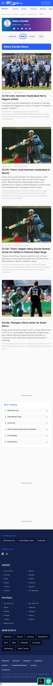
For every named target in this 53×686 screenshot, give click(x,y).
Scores (15, 9)
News (23, 36)
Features (32, 583)
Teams (6, 587)
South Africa (17, 25)
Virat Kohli (11, 423)
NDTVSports (18, 92)
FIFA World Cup (12, 410)
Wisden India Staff (20, 166)
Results (43, 9)
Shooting (36, 643)
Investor (5, 665)
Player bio (12, 36)
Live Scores (8, 571)
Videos (6, 583)
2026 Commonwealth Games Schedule (21, 429)
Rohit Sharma (12, 442)
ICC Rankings (12, 435)
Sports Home (6, 14)
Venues (7, 590)
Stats (41, 36)
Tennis (20, 637)
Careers (34, 665)
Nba (14, 643)
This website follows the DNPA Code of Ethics (19, 674)
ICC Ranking (33, 590)
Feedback (27, 661)
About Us (16, 661)
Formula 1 (8, 637)
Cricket (5, 9)
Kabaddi (24, 643)
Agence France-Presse (22, 319)
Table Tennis (23, 648)
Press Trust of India (21, 245)
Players (22, 14)
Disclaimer (38, 661)
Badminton (43, 637)
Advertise (5, 661)
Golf (6, 643)
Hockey (30, 637)
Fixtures (34, 9)
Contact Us (6, 670)
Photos (32, 36)
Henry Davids (32, 14)
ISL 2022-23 (8, 603)
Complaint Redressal (19, 665)
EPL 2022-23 (33, 603)
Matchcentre (9, 623)
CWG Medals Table (14, 417)
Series (24, 9)
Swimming (8, 648)
